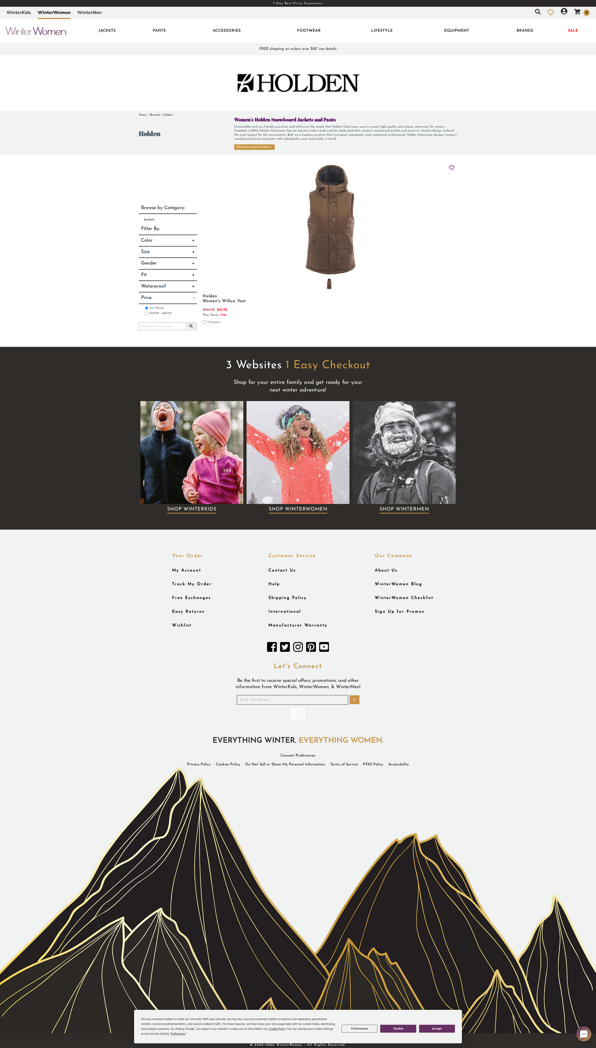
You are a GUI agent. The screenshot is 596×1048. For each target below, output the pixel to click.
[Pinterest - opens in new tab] (311, 648)
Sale (573, 31)
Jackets (107, 31)
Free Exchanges (191, 598)
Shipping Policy (287, 598)
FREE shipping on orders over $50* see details (298, 49)
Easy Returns (188, 612)
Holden (168, 114)
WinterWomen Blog (398, 584)
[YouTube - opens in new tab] (324, 648)
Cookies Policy (228, 764)
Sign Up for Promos (399, 612)
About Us (386, 570)
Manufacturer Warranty (298, 625)
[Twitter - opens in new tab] (285, 648)
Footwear (309, 31)
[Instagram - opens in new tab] (298, 648)
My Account (186, 570)
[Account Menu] (564, 12)
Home (143, 114)
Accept (437, 1028)
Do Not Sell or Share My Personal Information (285, 764)
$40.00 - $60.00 (160, 313)
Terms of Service (344, 764)
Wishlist (182, 625)
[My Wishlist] (551, 12)
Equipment (456, 31)
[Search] (191, 326)
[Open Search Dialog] (537, 12)
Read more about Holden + (254, 147)
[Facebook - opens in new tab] (272, 648)
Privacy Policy (199, 764)
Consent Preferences (298, 755)
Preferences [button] (178, 1033)
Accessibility (398, 764)
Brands (525, 31)
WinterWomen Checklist (404, 598)
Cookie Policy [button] (277, 1029)
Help (274, 584)
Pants (159, 31)
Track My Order (192, 584)
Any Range (156, 308)
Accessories (227, 31)
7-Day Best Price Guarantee (298, 3)
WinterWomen (54, 12)
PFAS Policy (373, 764)
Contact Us (282, 570)
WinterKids (19, 12)
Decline (398, 1028)
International (284, 612)
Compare (213, 322)
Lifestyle (382, 31)
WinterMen (89, 12)
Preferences (359, 1028)
